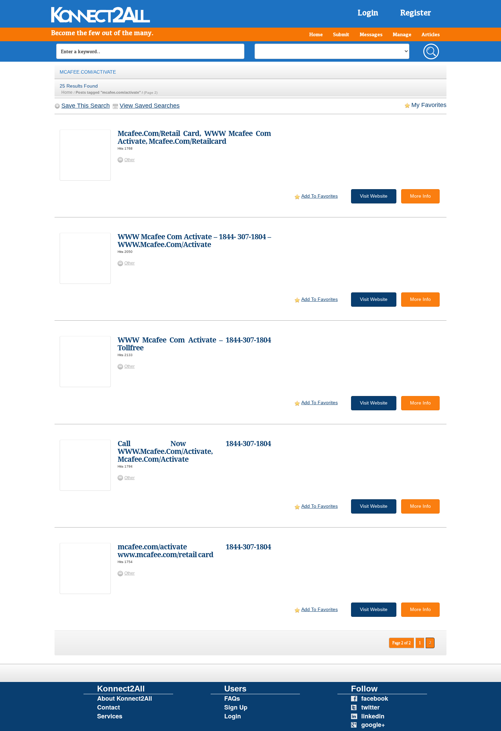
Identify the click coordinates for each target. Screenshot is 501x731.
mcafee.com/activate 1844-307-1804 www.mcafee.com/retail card (194, 551)
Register (415, 12)
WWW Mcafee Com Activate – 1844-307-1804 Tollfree (194, 344)
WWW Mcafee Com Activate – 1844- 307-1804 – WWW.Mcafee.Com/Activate (194, 240)
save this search (85, 105)
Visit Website (374, 196)
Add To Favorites (319, 196)
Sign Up (235, 707)
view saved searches (150, 105)
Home (316, 34)
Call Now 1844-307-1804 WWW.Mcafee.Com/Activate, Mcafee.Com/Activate (194, 451)
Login (368, 12)
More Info (420, 196)
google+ (373, 724)
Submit (341, 34)
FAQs (232, 698)
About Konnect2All (124, 698)
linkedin (372, 716)
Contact (108, 707)
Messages (371, 34)
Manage (402, 34)
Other (129, 159)
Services (109, 716)
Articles (431, 34)
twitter (370, 707)
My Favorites (428, 105)
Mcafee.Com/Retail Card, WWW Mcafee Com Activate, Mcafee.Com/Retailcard (194, 137)
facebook (374, 698)
